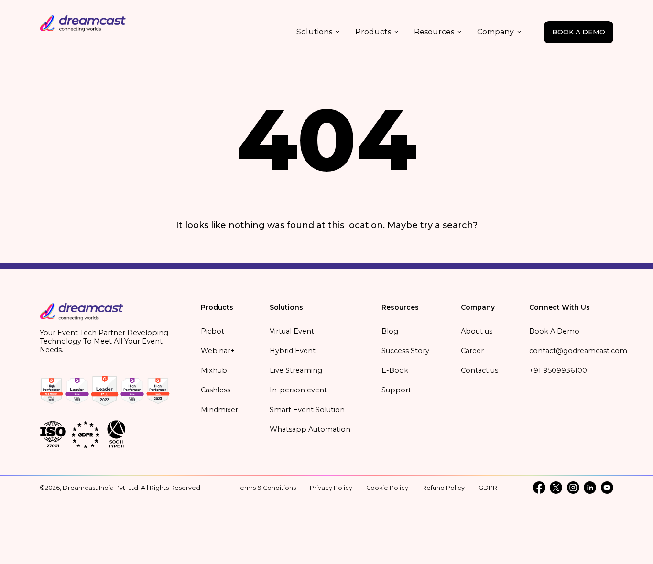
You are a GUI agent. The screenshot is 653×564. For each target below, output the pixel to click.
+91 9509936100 (558, 370)
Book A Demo (554, 331)
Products (373, 31)
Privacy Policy (331, 487)
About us (476, 331)
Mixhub (214, 370)
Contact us (479, 370)
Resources (434, 31)
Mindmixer (219, 409)
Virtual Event (292, 331)
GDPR (488, 487)
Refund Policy (443, 487)
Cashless (215, 390)
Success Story (405, 351)
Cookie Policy (387, 487)
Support (396, 390)
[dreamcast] (82, 314)
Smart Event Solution (307, 409)
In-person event (298, 390)
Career (472, 351)
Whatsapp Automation (310, 429)
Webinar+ (218, 351)
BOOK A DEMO (578, 32)
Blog (389, 331)
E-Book (394, 370)
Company (495, 31)
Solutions (314, 31)
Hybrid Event (293, 351)
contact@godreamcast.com (578, 351)
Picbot (212, 331)
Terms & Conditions (266, 487)
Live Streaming (296, 370)
